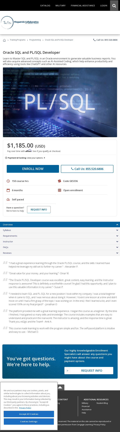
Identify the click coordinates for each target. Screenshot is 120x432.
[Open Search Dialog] (114, 5)
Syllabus (7, 230)
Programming (35, 40)
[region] (29, 406)
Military (85, 403)
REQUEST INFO (39, 209)
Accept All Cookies (28, 414)
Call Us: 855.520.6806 (105, 39)
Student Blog (102, 403)
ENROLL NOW (32, 168)
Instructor (8, 241)
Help (84, 412)
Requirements (10, 235)
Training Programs (17, 40)
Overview (8, 224)
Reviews (7, 252)
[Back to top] (60, 398)
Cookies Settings (28, 421)
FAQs (5, 247)
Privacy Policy (100, 424)
